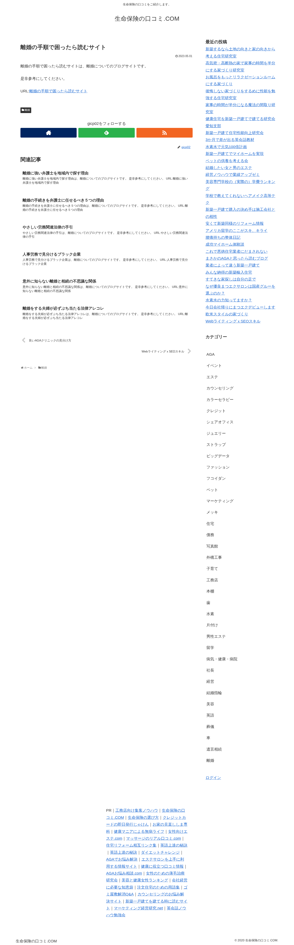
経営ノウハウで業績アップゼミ (233, 174)
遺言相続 (214, 749)
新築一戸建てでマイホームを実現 (235, 154)
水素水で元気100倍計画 (226, 147)
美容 (210, 704)
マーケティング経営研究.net (138, 908)
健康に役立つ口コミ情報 (162, 866)
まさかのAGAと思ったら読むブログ (237, 258)
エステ (212, 377)
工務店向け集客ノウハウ (136, 810)
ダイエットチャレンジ (160, 852)
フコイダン (216, 478)
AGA (210, 354)
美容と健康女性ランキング (145, 880)
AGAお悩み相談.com (124, 873)
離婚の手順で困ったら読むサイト (58, 91)
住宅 (210, 523)
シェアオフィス (220, 422)
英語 (210, 715)
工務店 (212, 580)
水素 (210, 614)
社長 (210, 670)
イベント (214, 365)
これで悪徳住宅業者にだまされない (237, 251)
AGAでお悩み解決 (122, 859)
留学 (210, 648)
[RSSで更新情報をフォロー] (164, 133)
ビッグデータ (218, 456)
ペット (212, 490)
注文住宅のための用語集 (158, 887)
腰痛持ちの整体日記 (223, 237)
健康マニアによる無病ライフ (139, 831)
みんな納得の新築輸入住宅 (229, 272)
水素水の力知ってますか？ (229, 300)
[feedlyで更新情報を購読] (106, 133)
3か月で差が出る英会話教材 (230, 140)
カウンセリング (220, 388)
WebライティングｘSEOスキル (233, 321)
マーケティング (220, 501)
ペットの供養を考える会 (227, 161)
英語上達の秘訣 (173, 845)
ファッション (218, 467)
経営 (210, 681)
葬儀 (210, 727)
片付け (212, 625)
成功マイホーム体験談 (225, 244)
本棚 (210, 591)
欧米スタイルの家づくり (227, 314)
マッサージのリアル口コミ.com (153, 838)
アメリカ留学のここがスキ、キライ (237, 230)
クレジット (216, 411)
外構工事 (214, 557)
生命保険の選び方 (143, 817)
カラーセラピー (220, 399)
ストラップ (216, 444)
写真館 (212, 546)
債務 (210, 535)
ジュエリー (216, 433)
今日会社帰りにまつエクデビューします (240, 307)
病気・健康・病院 (221, 659)
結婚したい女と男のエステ (229, 168)
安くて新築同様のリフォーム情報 (235, 223)
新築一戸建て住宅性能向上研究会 (235, 133)
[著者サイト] (48, 133)
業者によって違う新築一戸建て (233, 265)
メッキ (212, 512)
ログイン (213, 778)
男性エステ (216, 636)
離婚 (27, 110)
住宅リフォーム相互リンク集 (131, 845)
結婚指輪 (214, 693)
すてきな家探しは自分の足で (231, 279)
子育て (212, 568)
